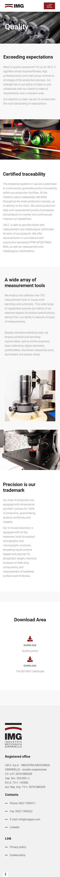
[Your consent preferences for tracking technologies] (5, 874)
